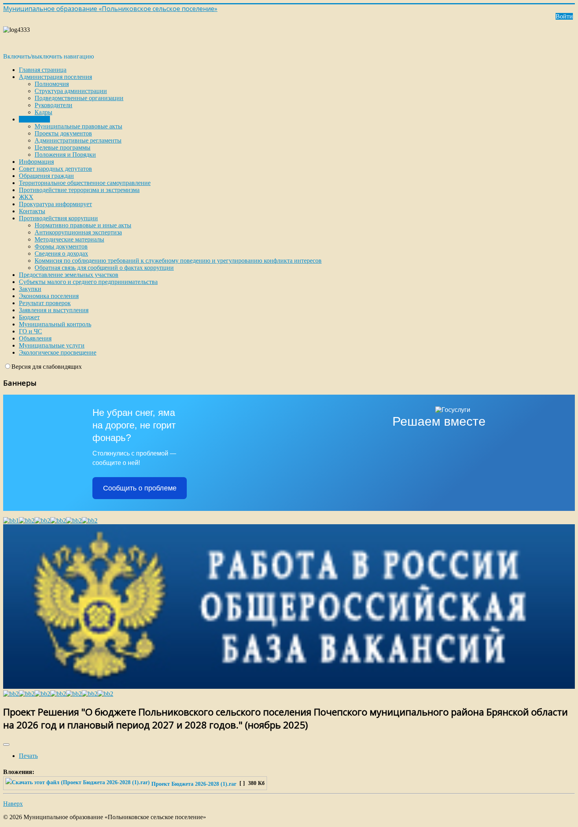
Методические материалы (69, 239)
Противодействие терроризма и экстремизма (79, 190)
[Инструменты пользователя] (6, 744)
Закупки (30, 288)
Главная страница (42, 69)
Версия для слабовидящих (46, 366)
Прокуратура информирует (55, 204)
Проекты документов (63, 133)
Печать (28, 755)
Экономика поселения (49, 296)
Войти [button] (564, 16)
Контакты (32, 211)
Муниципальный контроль (55, 324)
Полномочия (52, 84)
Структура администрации (71, 91)
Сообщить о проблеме (140, 488)
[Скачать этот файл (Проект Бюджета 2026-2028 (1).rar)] (78, 784)
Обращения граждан (46, 175)
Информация (36, 161)
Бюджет (29, 317)
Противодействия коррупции (58, 218)
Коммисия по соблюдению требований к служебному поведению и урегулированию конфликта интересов (178, 260)
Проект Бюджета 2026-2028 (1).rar (193, 784)
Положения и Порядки (65, 154)
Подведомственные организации (79, 98)
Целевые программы (62, 147)
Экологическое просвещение (57, 352)
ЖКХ (26, 197)
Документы (34, 119)
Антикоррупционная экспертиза (78, 232)
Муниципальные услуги (52, 345)
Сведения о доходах (61, 253)
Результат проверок (45, 303)
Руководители (53, 105)
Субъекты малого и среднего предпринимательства (88, 281)
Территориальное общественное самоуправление (85, 182)
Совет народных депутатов (55, 168)
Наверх (13, 803)
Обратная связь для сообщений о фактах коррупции (104, 267)
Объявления (35, 338)
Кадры (43, 112)
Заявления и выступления (53, 310)
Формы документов (61, 246)
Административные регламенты (78, 140)
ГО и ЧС (30, 331)
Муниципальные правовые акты (78, 126)
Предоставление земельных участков (68, 274)
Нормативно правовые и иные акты (83, 225)
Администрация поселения (55, 76)
